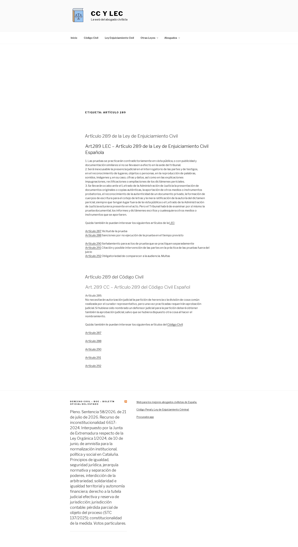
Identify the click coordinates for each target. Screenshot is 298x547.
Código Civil (91, 37)
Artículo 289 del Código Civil (114, 277)
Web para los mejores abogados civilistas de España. (166, 402)
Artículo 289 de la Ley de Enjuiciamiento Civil (131, 136)
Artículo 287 (93, 231)
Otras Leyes (148, 37)
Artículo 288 (93, 235)
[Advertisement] (149, 70)
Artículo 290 (93, 243)
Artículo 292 (93, 256)
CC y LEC (107, 13)
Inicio (74, 37)
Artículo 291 (93, 247)
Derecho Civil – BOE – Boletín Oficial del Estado (92, 402)
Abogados (170, 37)
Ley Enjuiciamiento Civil (119, 37)
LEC (172, 223)
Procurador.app (145, 416)
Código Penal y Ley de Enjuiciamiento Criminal (162, 409)
